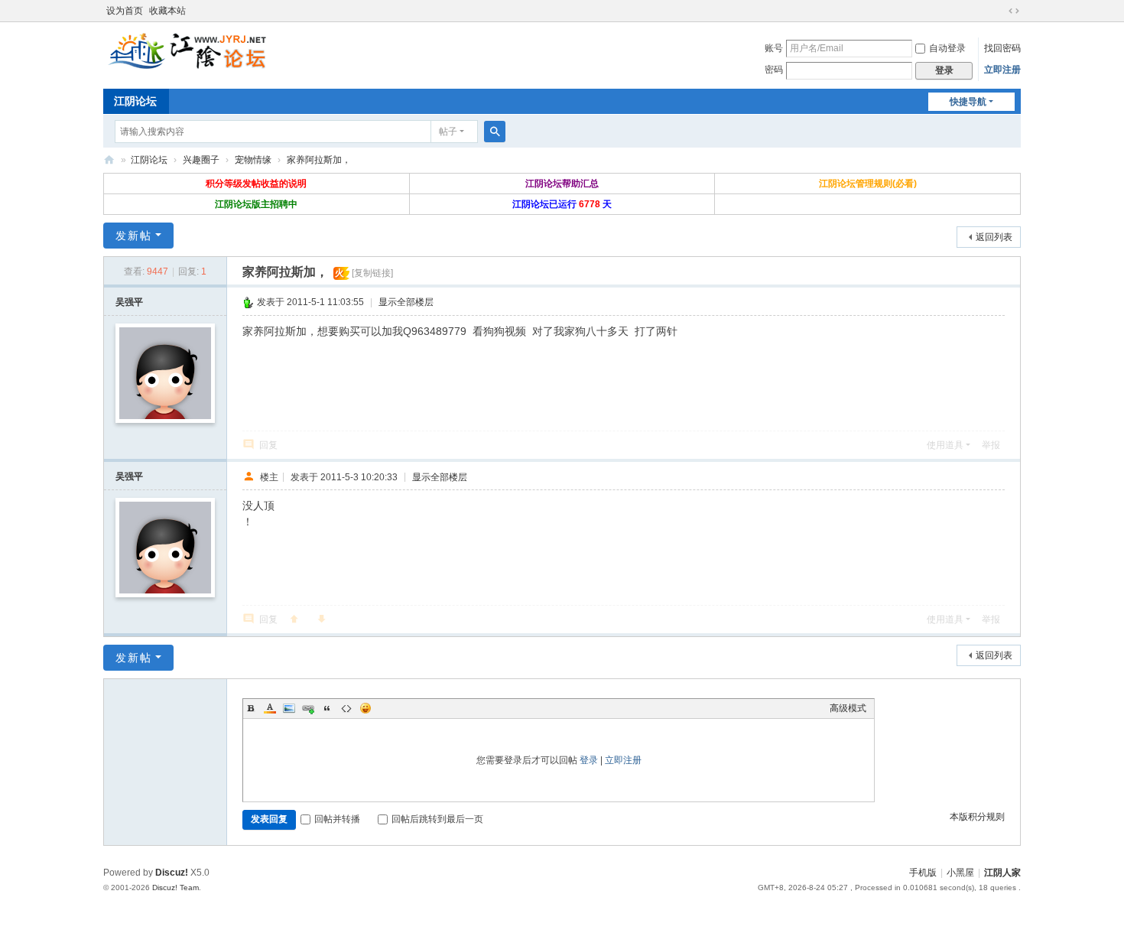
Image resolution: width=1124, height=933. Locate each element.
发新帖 (133, 235)
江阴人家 (1002, 872)
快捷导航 (968, 101)
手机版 (923, 872)
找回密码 (1002, 48)
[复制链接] (372, 273)
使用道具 (945, 445)
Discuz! (171, 872)
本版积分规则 (977, 816)
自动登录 (947, 48)
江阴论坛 (135, 101)
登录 (589, 760)
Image (289, 708)
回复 (268, 445)
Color (270, 708)
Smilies (365, 708)
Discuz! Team (175, 887)
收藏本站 (167, 10)
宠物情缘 (253, 159)
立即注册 (1002, 69)
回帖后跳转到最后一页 (437, 819)
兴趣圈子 (201, 159)
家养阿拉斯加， (319, 159)
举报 (991, 445)
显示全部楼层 (406, 302)
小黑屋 (960, 872)
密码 (774, 69)
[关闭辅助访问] (999, 11)
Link (308, 708)
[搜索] (494, 131)
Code (346, 708)
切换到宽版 (1014, 11)
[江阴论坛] (187, 50)
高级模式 (848, 708)
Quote (327, 708)
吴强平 (129, 302)
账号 (774, 48)
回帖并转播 (337, 819)
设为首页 (124, 10)
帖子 (448, 131)
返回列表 (994, 237)
